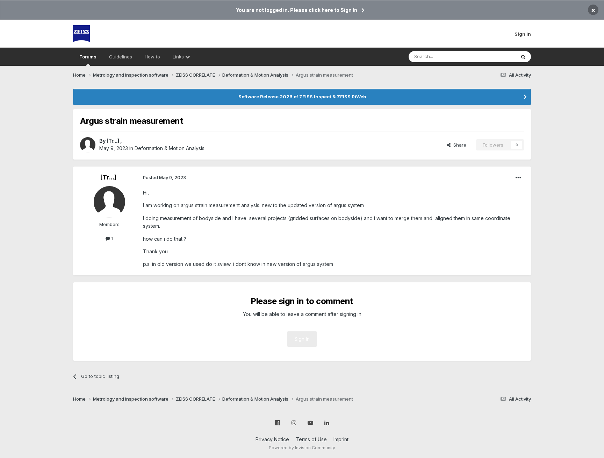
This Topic (495, 56)
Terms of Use (311, 439)
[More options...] (518, 178)
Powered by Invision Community (302, 447)
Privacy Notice (272, 439)
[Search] (523, 56)
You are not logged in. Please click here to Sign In (296, 10)
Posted (164, 177)
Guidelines (120, 56)
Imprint (340, 439)
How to (152, 56)
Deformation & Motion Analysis (169, 148)
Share (458, 145)
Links (179, 56)
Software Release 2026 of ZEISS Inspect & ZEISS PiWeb (302, 96)
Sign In (523, 34)
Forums (87, 56)
